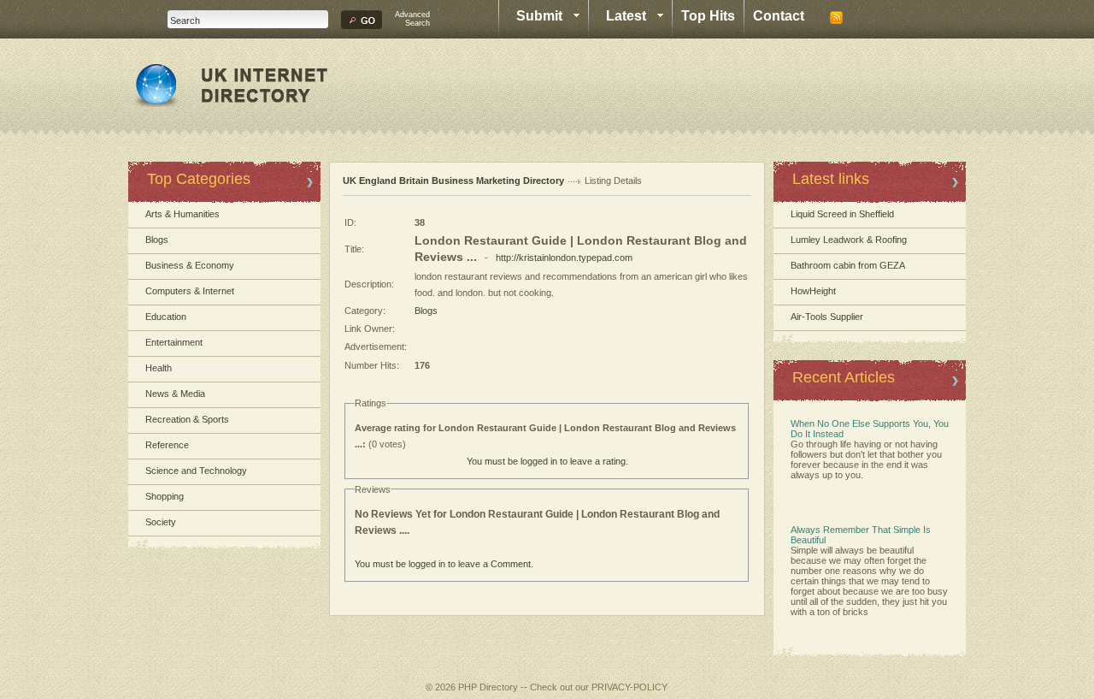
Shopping (164, 496)
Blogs (156, 239)
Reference (167, 445)
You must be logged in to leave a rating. (547, 461)
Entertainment (174, 342)
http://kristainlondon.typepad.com (564, 257)
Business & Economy (189, 265)
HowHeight (813, 291)
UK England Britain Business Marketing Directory (453, 180)
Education (165, 316)
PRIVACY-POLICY (629, 687)
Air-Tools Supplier (827, 316)
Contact (778, 16)
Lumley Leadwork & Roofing (849, 239)
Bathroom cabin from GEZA (848, 265)
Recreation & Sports (187, 419)
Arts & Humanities (182, 214)
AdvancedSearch (412, 18)
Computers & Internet (189, 291)
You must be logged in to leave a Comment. (444, 564)
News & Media (175, 393)
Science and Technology (196, 470)
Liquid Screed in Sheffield (842, 214)
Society (160, 522)
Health (158, 368)
